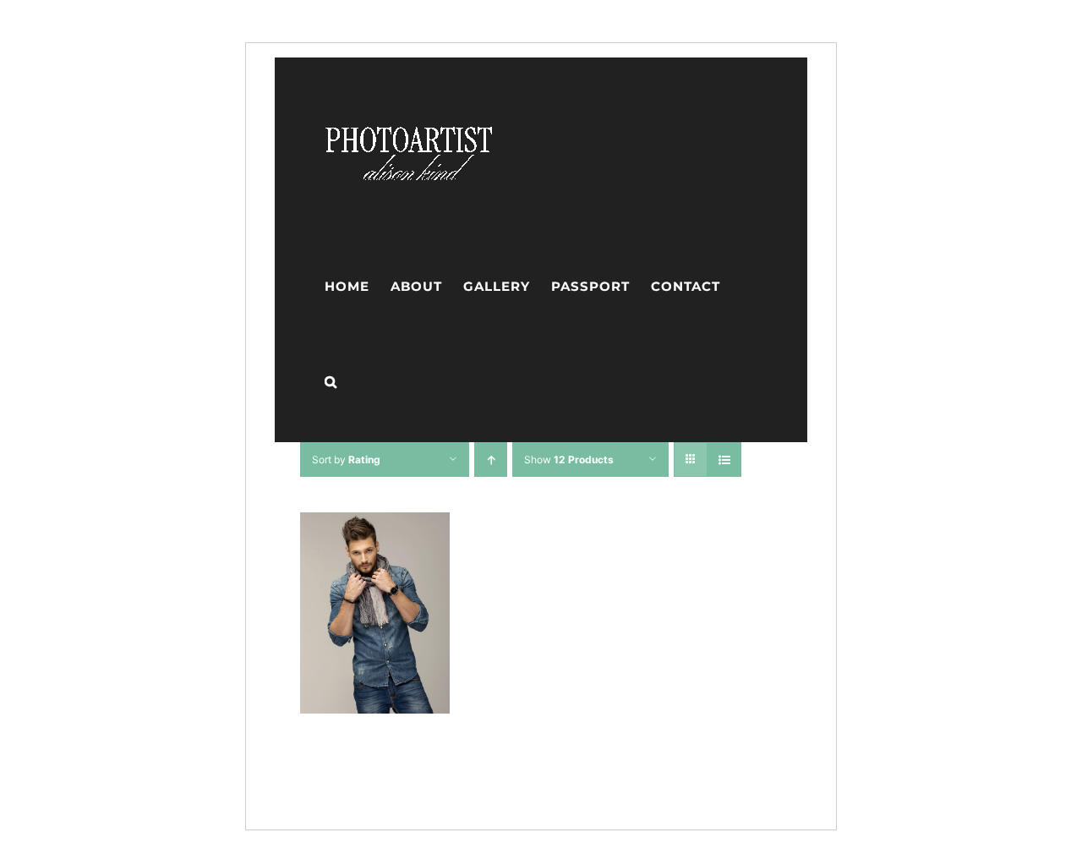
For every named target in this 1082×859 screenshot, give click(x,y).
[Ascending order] (490, 459)
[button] (331, 382)
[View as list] (724, 459)
